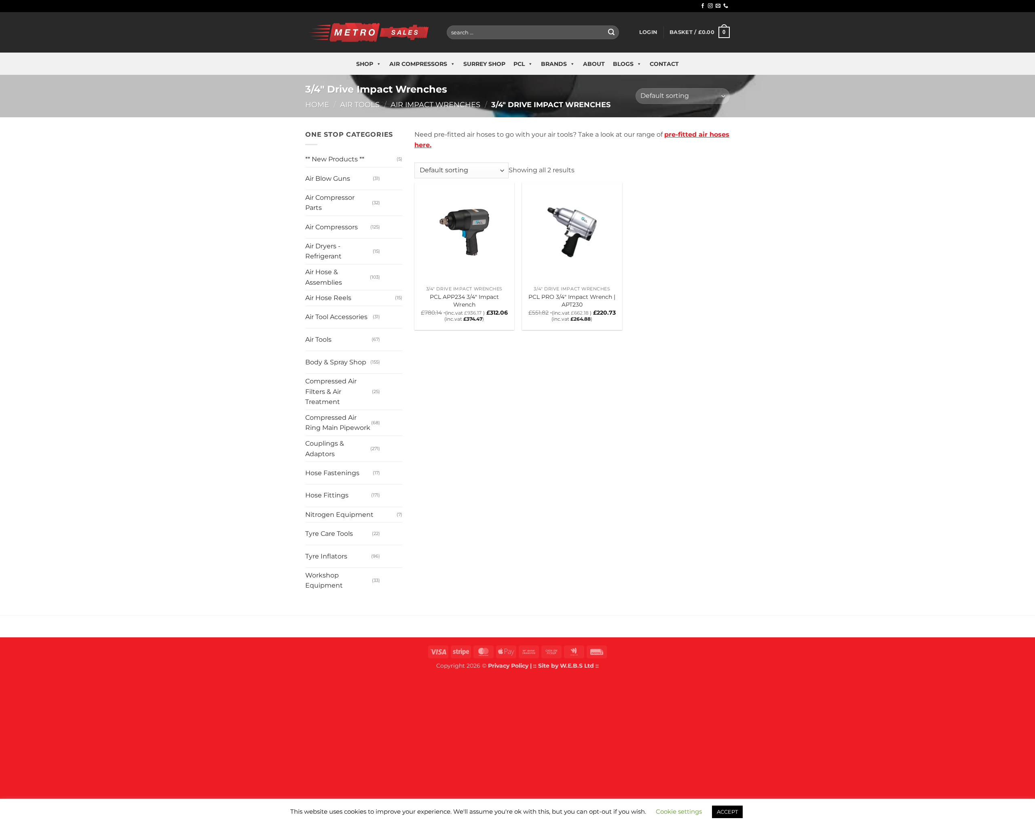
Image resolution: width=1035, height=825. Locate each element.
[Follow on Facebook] (702, 6)
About (594, 64)
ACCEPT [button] (727, 811)
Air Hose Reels (328, 298)
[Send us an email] (718, 6)
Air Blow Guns (327, 178)
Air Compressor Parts (330, 203)
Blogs (623, 64)
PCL (519, 64)
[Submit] (611, 32)
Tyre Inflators (326, 556)
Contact (664, 64)
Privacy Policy (508, 665)
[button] (648, 32)
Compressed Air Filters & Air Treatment (331, 391)
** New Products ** (334, 159)
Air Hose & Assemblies (323, 277)
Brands (554, 64)
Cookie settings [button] (679, 811)
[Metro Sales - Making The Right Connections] (370, 32)
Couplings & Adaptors (324, 449)
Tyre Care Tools (329, 533)
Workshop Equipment (324, 580)
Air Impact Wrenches (435, 104)
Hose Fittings (327, 495)
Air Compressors (418, 64)
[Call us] (725, 6)
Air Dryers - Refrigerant (323, 251)
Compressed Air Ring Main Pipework (337, 423)
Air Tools (360, 104)
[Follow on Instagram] (710, 6)
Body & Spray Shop (335, 362)
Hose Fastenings (332, 473)
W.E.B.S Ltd (577, 665)
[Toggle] (388, 175)
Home (317, 104)
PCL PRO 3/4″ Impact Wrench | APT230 (571, 300)
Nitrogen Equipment (339, 514)
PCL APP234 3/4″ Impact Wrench (464, 300)
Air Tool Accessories (336, 317)
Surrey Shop (484, 64)
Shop (364, 64)
